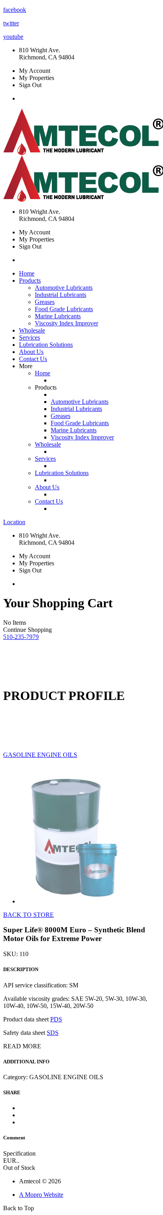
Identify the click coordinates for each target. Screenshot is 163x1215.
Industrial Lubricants (60, 294)
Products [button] (30, 280)
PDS (56, 1019)
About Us (31, 351)
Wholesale (32, 330)
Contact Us (33, 359)
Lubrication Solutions (46, 344)
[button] (21, 636)
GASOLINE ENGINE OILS (40, 754)
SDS (53, 1032)
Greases (45, 302)
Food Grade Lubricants (64, 309)
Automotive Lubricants (64, 287)
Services (29, 337)
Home (26, 273)
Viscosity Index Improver (66, 323)
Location (14, 522)
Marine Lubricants (58, 316)
